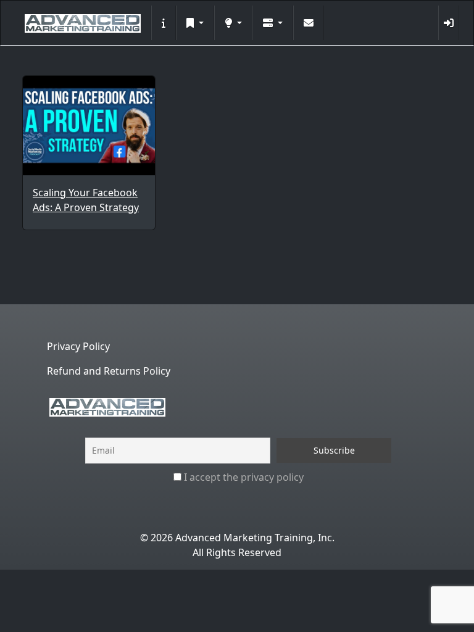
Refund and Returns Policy (108, 371)
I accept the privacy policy (242, 477)
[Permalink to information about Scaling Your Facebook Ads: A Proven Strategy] (89, 125)
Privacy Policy (78, 346)
